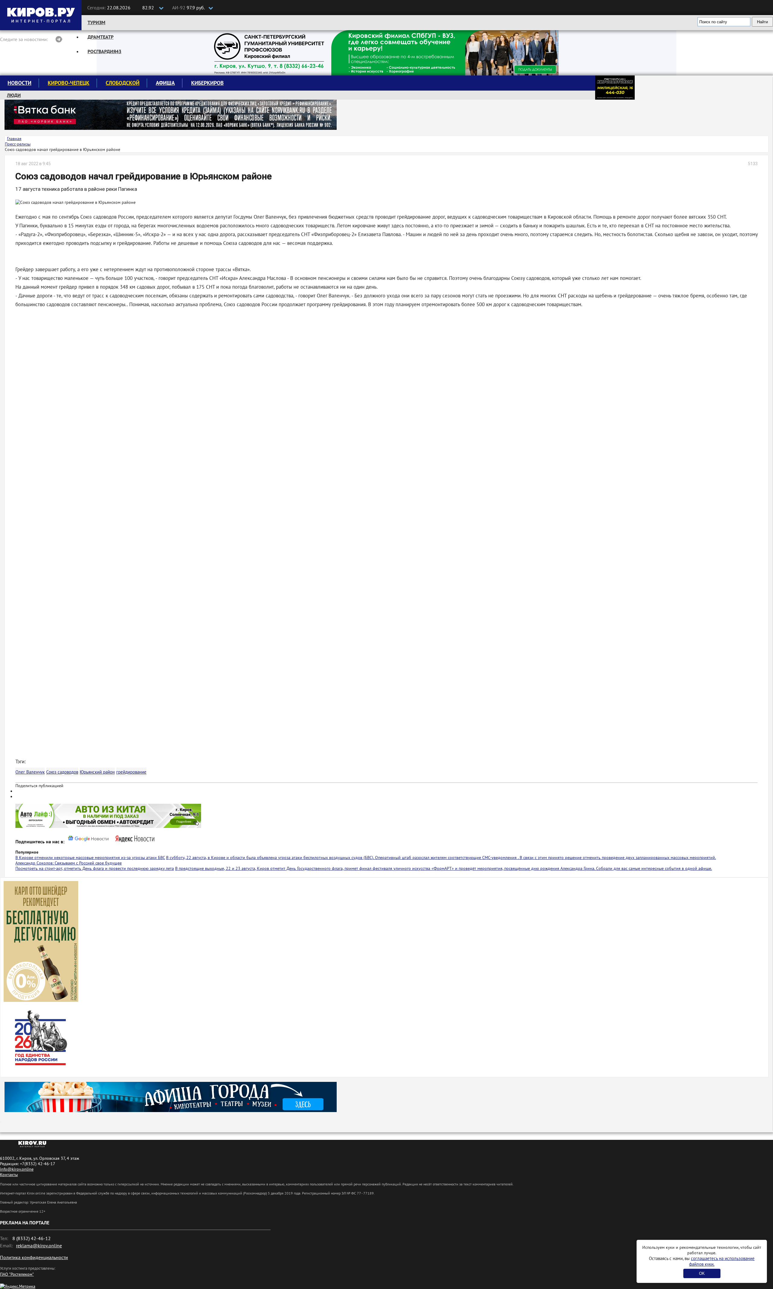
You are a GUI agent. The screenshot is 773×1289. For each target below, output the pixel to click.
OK (702, 1273)
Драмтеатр (101, 37)
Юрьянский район (97, 772)
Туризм (96, 22)
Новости (19, 82)
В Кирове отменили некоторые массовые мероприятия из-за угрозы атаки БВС (90, 857)
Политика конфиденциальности (34, 1257)
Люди (14, 95)
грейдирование (131, 772)
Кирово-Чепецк (68, 82)
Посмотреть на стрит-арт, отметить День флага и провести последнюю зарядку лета (94, 868)
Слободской (123, 82)
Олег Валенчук (30, 772)
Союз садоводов (62, 772)
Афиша (165, 82)
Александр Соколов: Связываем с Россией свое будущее (68, 863)
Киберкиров (207, 82)
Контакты (9, 1174)
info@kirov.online (17, 1169)
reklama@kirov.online (39, 1246)
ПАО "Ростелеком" (17, 1274)
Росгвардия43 (104, 51)
